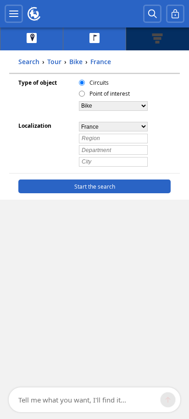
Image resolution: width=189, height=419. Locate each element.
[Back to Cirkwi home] (34, 13)
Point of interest (109, 93)
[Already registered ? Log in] (175, 14)
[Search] (152, 14)
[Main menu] (14, 14)
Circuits (99, 82)
